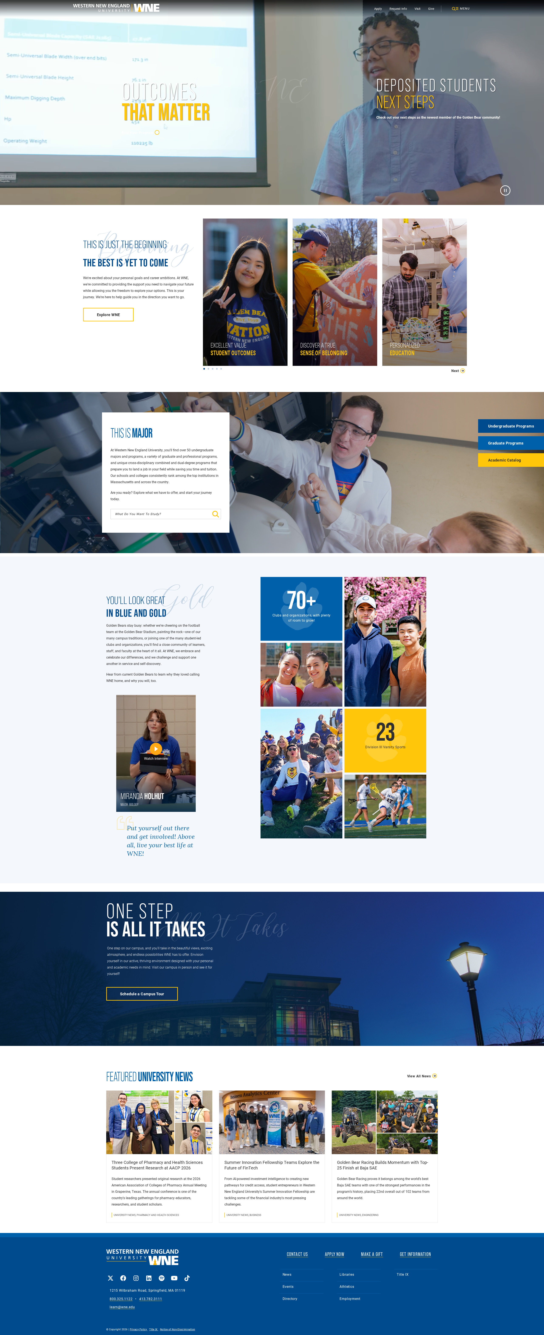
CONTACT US (297, 1254)
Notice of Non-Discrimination (177, 1329)
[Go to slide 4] (218, 368)
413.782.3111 (150, 1299)
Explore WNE (108, 314)
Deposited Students (392, 180)
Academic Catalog (504, 460)
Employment (350, 1298)
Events (288, 1286)
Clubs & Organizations (319, 327)
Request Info (398, 9)
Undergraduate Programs (511, 426)
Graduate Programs (506, 443)
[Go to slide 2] (209, 368)
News (287, 1274)
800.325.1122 (121, 1299)
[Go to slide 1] (205, 368)
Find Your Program (138, 133)
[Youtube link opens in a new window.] (174, 1275)
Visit (418, 9)
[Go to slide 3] (213, 368)
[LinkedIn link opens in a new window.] (148, 1275)
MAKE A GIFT (372, 1254)
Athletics (347, 1286)
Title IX (402, 1274)
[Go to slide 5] (222, 368)
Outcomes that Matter (229, 327)
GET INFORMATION (415, 1254)
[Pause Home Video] (505, 190)
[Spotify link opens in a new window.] (161, 1275)
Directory (290, 1298)
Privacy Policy (139, 1329)
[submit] (198, 514)
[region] (337, 296)
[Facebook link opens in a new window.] (123, 1275)
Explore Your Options (407, 327)
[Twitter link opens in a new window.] (110, 1275)
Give (431, 9)
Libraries (347, 1274)
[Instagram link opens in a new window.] (136, 1275)
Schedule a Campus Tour (142, 993)
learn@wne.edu (122, 1307)
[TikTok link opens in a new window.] (187, 1275)
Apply (378, 9)
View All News (419, 1076)
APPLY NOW (334, 1254)
